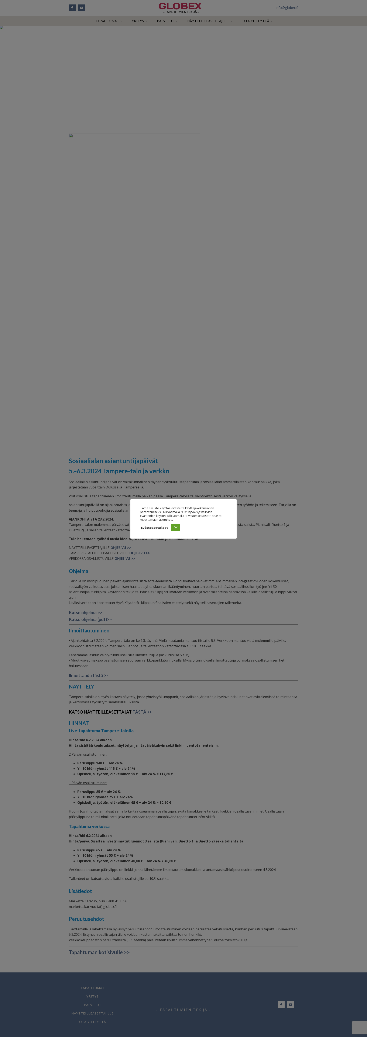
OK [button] (176, 527)
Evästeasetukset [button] (154, 527)
